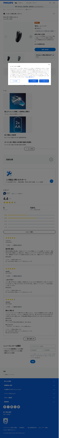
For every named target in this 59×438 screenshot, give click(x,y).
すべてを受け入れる (43, 81)
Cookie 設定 (14, 81)
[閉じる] (48, 64)
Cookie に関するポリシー (29, 77)
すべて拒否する (33, 81)
